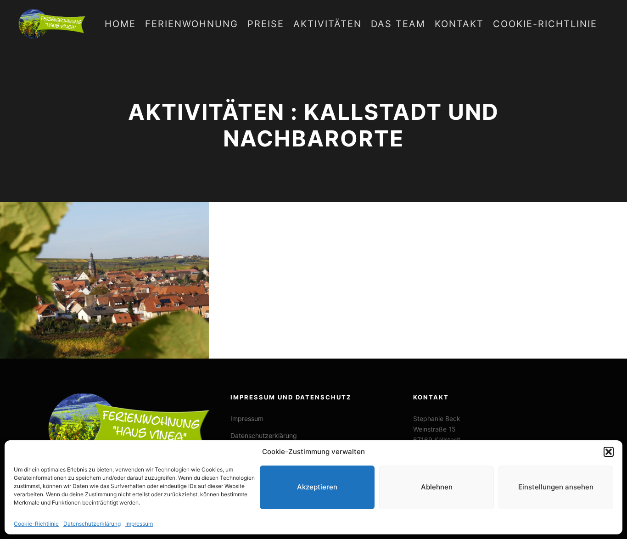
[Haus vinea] (52, 24)
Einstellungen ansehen (555, 487)
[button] (608, 451)
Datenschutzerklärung (92, 523)
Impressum (139, 523)
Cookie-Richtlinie (36, 523)
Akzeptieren (317, 487)
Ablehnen (437, 487)
